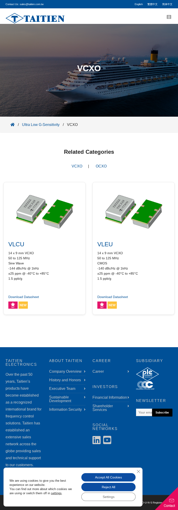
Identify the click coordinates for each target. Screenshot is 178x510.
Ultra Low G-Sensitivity (41, 125)
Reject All (108, 487)
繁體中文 (152, 4)
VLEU (105, 244)
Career (98, 371)
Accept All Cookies (108, 477)
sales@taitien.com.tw (32, 4)
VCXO (77, 166)
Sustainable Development (60, 399)
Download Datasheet (23, 297)
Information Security (65, 409)
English (139, 4)
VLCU (16, 244)
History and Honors (65, 380)
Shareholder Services (102, 408)
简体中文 (167, 4)
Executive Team (62, 389)
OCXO (101, 166)
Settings (108, 497)
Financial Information (109, 397)
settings (56, 493)
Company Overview (65, 371)
